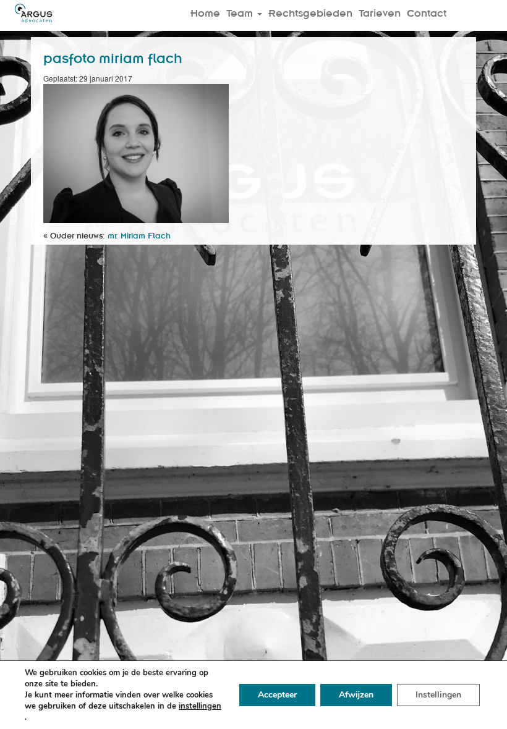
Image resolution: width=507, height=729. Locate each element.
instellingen (200, 706)
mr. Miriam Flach (139, 235)
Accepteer (277, 695)
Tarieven (380, 12)
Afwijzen (356, 695)
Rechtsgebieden (310, 12)
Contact (426, 12)
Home (205, 12)
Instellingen (438, 695)
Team (241, 12)
